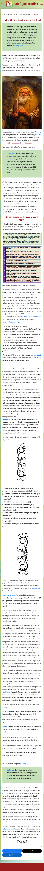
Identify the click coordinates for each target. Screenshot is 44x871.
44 (5, 137)
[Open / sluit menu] (41, 4)
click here (35, 14)
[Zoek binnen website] (2, 4)
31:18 (8, 143)
